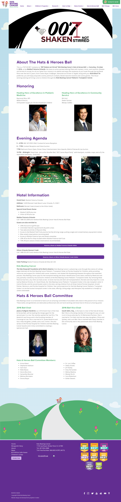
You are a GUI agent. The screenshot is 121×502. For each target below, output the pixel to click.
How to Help (66, 6)
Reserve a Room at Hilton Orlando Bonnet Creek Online (60, 257)
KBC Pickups (106, 6)
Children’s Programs (41, 6)
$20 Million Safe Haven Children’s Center (19, 453)
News (13, 450)
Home (22, 6)
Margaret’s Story (17, 446)
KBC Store (116, 6)
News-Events (78, 6)
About (29, 6)
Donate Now (16, 458)
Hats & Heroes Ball (93, 6)
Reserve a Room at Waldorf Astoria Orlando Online (60, 245)
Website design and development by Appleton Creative (25, 497)
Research (55, 6)
